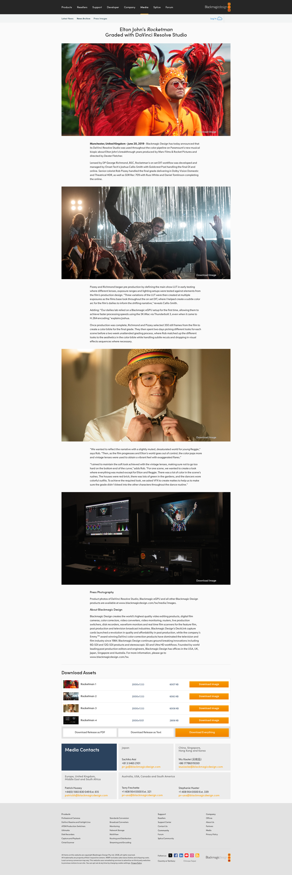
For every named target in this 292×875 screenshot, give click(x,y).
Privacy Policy (212, 834)
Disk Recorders (68, 834)
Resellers (82, 7)
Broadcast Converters (119, 822)
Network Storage (117, 830)
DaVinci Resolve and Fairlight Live (76, 822)
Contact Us (162, 826)
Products (67, 7)
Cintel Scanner (68, 842)
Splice (157, 7)
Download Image (206, 131)
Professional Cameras (71, 818)
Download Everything (202, 732)
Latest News (68, 18)
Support (97, 7)
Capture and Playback (71, 838)
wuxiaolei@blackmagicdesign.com (201, 766)
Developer (113, 7)
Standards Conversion (119, 818)
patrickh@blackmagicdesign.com (86, 795)
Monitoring (115, 826)
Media (144, 7)
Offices (209, 818)
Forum (169, 7)
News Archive (83, 18)
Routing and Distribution (120, 838)
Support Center (164, 822)
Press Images (100, 18)
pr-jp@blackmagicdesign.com (141, 766)
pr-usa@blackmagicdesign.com (142, 795)
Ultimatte (66, 830)
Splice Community (166, 838)
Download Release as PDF (90, 732)
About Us (210, 822)
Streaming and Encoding (120, 842)
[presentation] (66, 89)
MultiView (114, 834)
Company (129, 7)
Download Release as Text (146, 732)
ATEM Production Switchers (73, 826)
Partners (209, 826)
